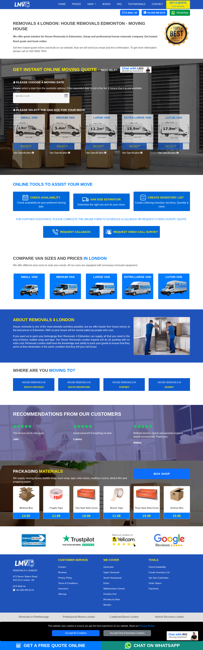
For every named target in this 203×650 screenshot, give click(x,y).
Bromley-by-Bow (111, 599)
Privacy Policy (147, 626)
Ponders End (109, 594)
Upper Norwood (111, 572)
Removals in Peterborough (34, 616)
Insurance (63, 588)
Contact (157, 4)
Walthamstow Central (114, 588)
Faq (119, 4)
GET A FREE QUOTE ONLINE (53, 645)
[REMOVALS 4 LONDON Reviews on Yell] (124, 540)
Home (62, 4)
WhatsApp (182, 12)
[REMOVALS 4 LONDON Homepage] (22, 4)
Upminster (108, 567)
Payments (154, 588)
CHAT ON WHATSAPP (157, 645)
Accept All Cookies (75, 633)
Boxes (106, 4)
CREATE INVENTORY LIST (162, 202)
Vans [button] (90, 4)
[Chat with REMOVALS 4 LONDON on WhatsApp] (129, 645)
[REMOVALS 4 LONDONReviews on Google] (169, 540)
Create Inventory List (159, 572)
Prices (76, 4)
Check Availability (157, 567)
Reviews (62, 572)
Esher (106, 583)
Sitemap (62, 594)
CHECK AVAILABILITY (41, 202)
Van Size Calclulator (159, 577)
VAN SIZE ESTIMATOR (101, 202)
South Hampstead (112, 577)
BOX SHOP (162, 473)
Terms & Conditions (68, 583)
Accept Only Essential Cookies (127, 633)
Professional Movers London (79, 616)
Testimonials (136, 4)
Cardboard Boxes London (124, 616)
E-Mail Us (20, 586)
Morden (107, 605)
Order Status (155, 583)
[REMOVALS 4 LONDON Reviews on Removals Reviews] (34, 540)
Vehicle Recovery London (169, 616)
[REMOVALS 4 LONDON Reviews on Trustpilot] (79, 540)
